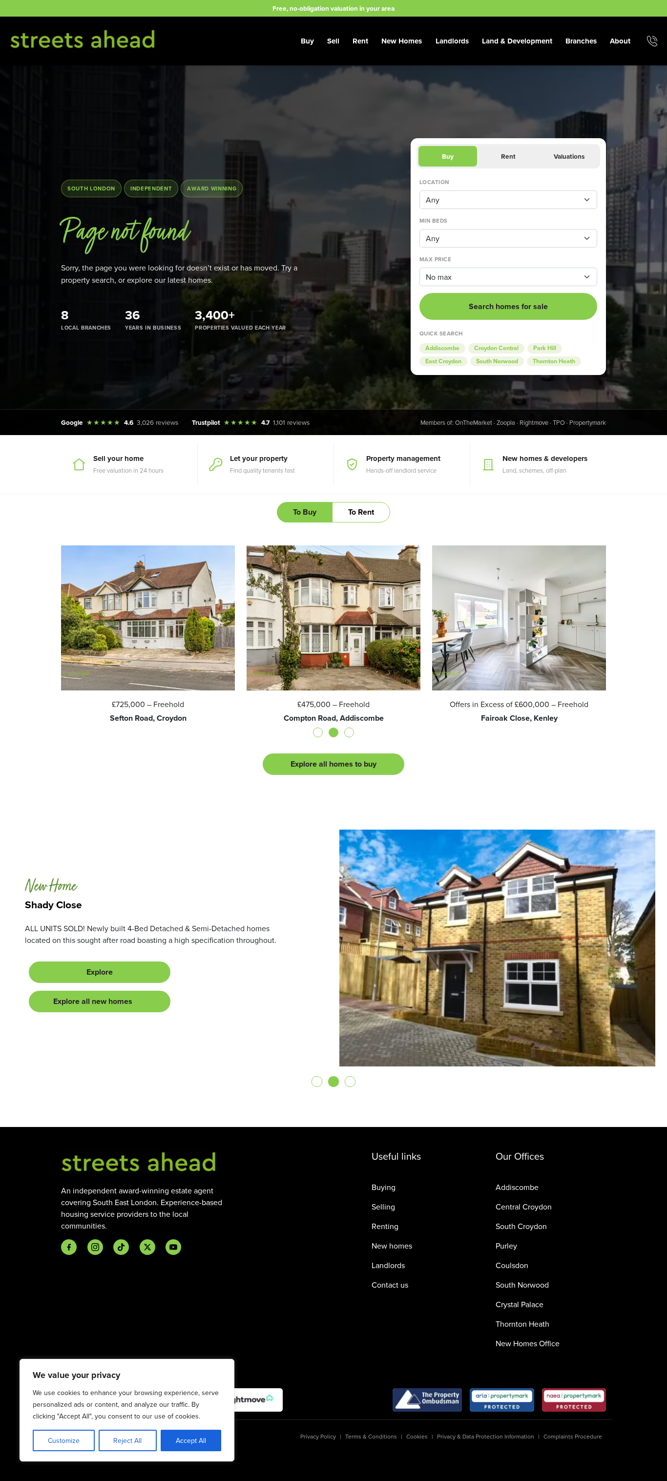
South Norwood (497, 361)
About (620, 41)
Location (434, 182)
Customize (64, 1440)
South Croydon (521, 1226)
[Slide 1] (317, 1081)
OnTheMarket (473, 422)
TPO (559, 422)
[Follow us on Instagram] (95, 1247)
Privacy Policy (318, 1436)
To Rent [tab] (361, 512)
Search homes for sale (508, 306)
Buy (307, 41)
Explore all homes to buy (333, 764)
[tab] (318, 732)
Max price (435, 259)
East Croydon (443, 361)
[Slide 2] (333, 1081)
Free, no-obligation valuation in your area (333, 8)
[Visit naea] (574, 1400)
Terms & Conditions (371, 1436)
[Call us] (652, 41)
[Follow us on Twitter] (147, 1247)
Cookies (417, 1436)
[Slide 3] (350, 1081)
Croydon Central (496, 348)
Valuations (569, 156)
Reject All (127, 1440)
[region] (127, 1410)
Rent (360, 41)
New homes (392, 1245)
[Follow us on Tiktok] (121, 1247)
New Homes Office (528, 1343)
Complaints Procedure (572, 1436)
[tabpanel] (333, 660)
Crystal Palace (519, 1304)
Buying (384, 1187)
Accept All (191, 1440)
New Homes (401, 41)
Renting (385, 1226)
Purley (506, 1245)
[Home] (83, 39)
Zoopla (506, 422)
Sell (333, 41)
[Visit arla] (502, 1400)
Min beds (433, 221)
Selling (383, 1206)
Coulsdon (512, 1265)
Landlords (452, 41)
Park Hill (544, 348)
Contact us (390, 1284)
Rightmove (534, 422)
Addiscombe (442, 348)
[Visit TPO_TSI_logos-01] (427, 1400)
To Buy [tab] (304, 512)
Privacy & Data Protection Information (485, 1436)
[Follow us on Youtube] (173, 1247)
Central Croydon (524, 1206)
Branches (581, 41)
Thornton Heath (554, 361)
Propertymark (587, 422)
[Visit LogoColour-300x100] (247, 1400)
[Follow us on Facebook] (69, 1247)
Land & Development (517, 41)
